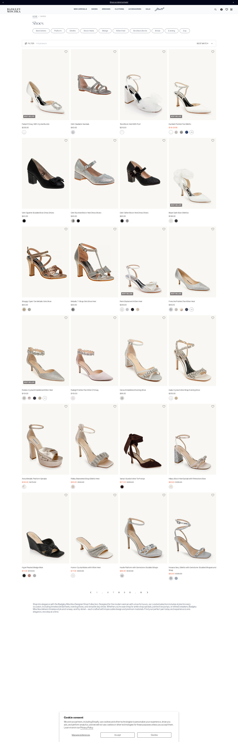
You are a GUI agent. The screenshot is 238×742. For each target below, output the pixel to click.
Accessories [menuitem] (135, 9)
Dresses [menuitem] (106, 9)
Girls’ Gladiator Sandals (80, 124)
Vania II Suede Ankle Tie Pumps (132, 479)
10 (130, 592)
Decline (154, 735)
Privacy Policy (86, 727)
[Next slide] (234, 2)
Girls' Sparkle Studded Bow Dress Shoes (38, 213)
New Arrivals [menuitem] (80, 9)
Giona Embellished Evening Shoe (133, 390)
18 (141, 592)
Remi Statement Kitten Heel (131, 301)
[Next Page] (147, 592)
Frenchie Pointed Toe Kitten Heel (182, 301)
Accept (117, 735)
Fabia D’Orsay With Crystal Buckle (35, 124)
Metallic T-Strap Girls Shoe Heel (83, 301)
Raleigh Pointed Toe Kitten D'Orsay (85, 390)
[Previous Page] (90, 592)
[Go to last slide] (4, 2)
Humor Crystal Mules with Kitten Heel (85, 567)
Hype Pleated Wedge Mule (32, 567)
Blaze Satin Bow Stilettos (179, 213)
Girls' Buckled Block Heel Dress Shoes (86, 213)
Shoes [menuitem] (94, 9)
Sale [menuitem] (148, 9)
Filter (31, 43)
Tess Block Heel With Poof (130, 124)
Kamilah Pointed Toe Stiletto (180, 124)
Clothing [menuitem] (119, 9)
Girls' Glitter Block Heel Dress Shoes (134, 213)
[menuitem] (159, 10)
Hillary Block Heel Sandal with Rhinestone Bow (187, 479)
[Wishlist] (226, 9)
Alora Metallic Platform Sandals (34, 479)
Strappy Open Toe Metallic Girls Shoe (36, 301)
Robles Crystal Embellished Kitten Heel (37, 390)
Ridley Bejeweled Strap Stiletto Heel (85, 479)
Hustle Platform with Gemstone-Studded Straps (139, 567)
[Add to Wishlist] (66, 51)
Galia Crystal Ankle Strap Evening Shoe (184, 390)
